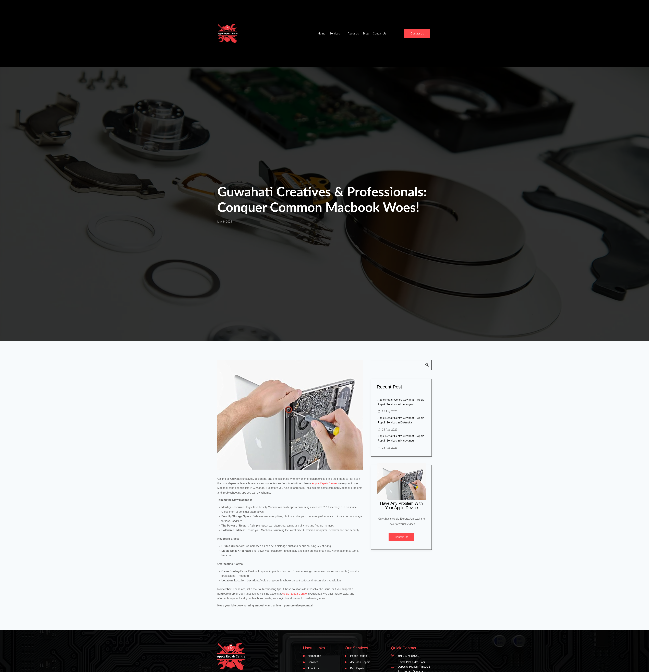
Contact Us (379, 33)
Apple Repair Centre (324, 483)
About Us (353, 33)
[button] (401, 365)
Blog (366, 33)
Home (321, 33)
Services (334, 33)
